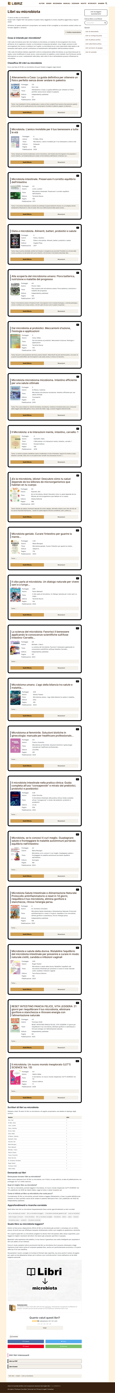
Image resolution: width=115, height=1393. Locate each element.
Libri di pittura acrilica (92, 40)
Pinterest (26, 1346)
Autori (41, 3)
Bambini (101, 3)
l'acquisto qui (57, 1190)
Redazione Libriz (22, 1305)
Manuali (66, 3)
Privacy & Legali (42, 1389)
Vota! (44, 1328)
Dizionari (75, 3)
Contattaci (50, 1389)
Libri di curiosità (90, 52)
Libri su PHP (13, 1361)
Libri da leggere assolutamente (96, 13)
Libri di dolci (13, 1366)
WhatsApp (64, 1346)
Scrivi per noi (32, 1389)
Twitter (64, 1341)
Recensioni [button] (61, 112)
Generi (48, 3)
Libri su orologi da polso (93, 35)
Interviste (92, 3)
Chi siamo (11, 1389)
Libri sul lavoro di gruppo (94, 48)
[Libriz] (15, 3)
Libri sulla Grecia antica (93, 44)
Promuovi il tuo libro (21, 1389)
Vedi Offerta (27, 112)
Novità (83, 3)
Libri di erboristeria (91, 31)
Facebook (26, 1341)
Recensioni (57, 3)
